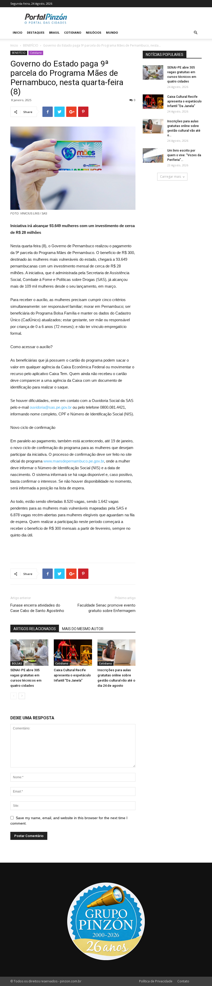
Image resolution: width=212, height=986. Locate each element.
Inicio (17, 32)
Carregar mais (170, 176)
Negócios (93, 32)
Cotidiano (72, 32)
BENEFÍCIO (30, 45)
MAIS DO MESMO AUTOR (82, 629)
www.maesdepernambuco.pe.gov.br (73, 461)
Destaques (35, 32)
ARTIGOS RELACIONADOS (34, 629)
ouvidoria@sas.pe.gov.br (51, 407)
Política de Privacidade (155, 981)
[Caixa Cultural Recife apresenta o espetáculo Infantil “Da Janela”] (73, 652)
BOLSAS (17, 663)
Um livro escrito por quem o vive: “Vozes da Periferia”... (184, 155)
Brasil (54, 32)
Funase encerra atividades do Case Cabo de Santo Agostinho (37, 608)
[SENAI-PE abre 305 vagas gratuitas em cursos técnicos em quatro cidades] (29, 652)
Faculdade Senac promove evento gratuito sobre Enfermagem (106, 608)
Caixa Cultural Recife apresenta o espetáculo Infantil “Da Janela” (72, 675)
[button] (195, 32)
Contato (183, 981)
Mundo (112, 32)
